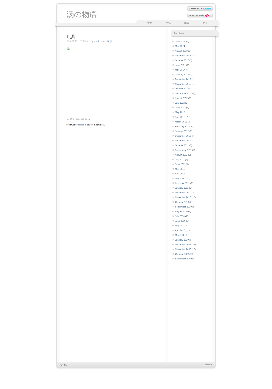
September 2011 (183, 150)
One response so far (80, 119)
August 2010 (181, 211)
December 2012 (183, 79)
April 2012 (180, 117)
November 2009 (183, 249)
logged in (82, 125)
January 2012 (182, 131)
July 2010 (180, 216)
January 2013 (182, 74)
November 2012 (183, 84)
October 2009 (182, 254)
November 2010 (183, 197)
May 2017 (180, 69)
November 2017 (183, 55)
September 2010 (183, 206)
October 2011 (182, 145)
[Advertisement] (136, 313)
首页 (149, 23)
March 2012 (181, 121)
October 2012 (182, 88)
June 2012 (180, 107)
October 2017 (182, 60)
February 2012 (182, 126)
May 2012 (180, 112)
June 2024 (180, 41)
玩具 (71, 36)
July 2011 (179, 159)
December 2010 (183, 192)
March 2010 (181, 235)
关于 (205, 23)
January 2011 (182, 188)
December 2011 (183, 136)
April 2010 (180, 230)
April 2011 (180, 173)
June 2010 (180, 221)
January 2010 (182, 240)
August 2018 (181, 51)
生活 (168, 23)
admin (97, 41)
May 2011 (180, 169)
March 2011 (181, 178)
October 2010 (182, 202)
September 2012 (183, 93)
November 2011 (183, 140)
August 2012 (181, 98)
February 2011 (182, 183)
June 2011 (180, 164)
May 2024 (180, 46)
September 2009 (183, 258)
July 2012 (180, 103)
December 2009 (183, 244)
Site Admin (208, 365)
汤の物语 (81, 14)
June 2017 (180, 65)
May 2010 (180, 225)
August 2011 (181, 154)
